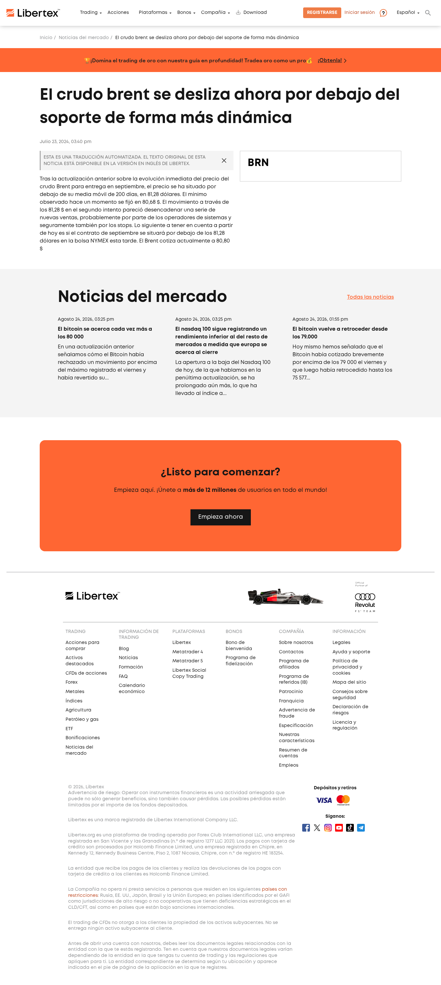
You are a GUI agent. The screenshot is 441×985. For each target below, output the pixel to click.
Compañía (213, 13)
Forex (71, 682)
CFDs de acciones (86, 673)
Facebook (306, 828)
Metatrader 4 (187, 652)
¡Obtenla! (330, 60)
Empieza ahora (220, 517)
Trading (88, 13)
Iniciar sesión (359, 13)
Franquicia (291, 701)
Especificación (296, 726)
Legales (341, 643)
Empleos (288, 765)
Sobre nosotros (296, 643)
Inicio (46, 38)
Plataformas (153, 13)
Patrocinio (291, 692)
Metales (75, 692)
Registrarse (322, 13)
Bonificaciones (83, 738)
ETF (69, 729)
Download (255, 13)
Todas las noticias (370, 297)
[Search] (428, 13)
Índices (74, 701)
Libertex (181, 643)
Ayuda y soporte (351, 652)
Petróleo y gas (82, 719)
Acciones (118, 13)
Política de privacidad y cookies (347, 667)
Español (406, 13)
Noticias (128, 658)
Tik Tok (350, 828)
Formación (131, 667)
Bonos (184, 13)
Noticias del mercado (84, 38)
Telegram (361, 828)
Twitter (317, 828)
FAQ (123, 677)
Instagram (328, 828)
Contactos (291, 652)
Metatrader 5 (187, 661)
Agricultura (78, 710)
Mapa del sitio (349, 682)
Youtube (339, 828)
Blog (124, 649)
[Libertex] (33, 13)
